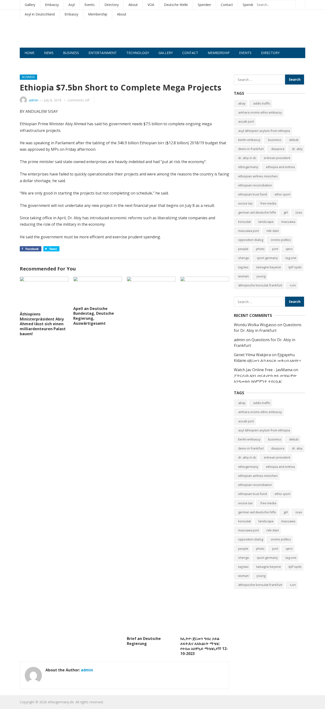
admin (33, 100)
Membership (97, 14)
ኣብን (293, 285)
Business (71, 52)
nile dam (272, 231)
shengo (243, 258)
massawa (288, 222)
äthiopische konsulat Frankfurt (260, 285)
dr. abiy (297, 149)
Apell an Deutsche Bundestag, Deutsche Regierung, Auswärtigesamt (93, 316)
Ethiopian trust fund (252, 194)
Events (89, 4)
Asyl (72, 4)
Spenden (204, 4)
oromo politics (281, 240)
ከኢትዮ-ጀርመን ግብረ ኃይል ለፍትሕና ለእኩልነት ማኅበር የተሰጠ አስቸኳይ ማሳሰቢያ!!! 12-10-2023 (204, 646)
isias (298, 212)
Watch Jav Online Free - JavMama (263, 369)
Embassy (52, 4)
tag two (243, 267)
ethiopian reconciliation (255, 185)
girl (286, 212)
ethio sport (282, 194)
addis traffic (261, 103)
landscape (266, 222)
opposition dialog (250, 240)
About (133, 4)
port (275, 249)
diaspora (277, 149)
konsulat (244, 222)
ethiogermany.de (61, 702)
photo (260, 249)
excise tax (245, 203)
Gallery (30, 4)
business (274, 140)
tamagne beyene (268, 267)
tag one (291, 258)
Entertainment (103, 52)
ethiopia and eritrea (280, 167)
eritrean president (277, 158)
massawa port (248, 231)
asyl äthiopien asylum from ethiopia (264, 131)
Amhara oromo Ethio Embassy (260, 112)
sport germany (267, 258)
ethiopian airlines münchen (258, 176)
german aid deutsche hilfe (257, 212)
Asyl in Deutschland (40, 14)
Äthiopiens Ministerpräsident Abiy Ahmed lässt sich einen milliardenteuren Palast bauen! (43, 323)
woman (243, 276)
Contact (227, 4)
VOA (151, 4)
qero (289, 249)
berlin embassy (249, 140)
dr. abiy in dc (247, 158)
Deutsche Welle (176, 4)
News (49, 52)
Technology (137, 52)
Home (29, 52)
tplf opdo (295, 267)
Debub (294, 140)
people (243, 249)
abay (242, 103)
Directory (111, 4)
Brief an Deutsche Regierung (144, 641)
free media (268, 203)
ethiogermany (248, 167)
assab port (246, 121)
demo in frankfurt (251, 149)
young (261, 276)
